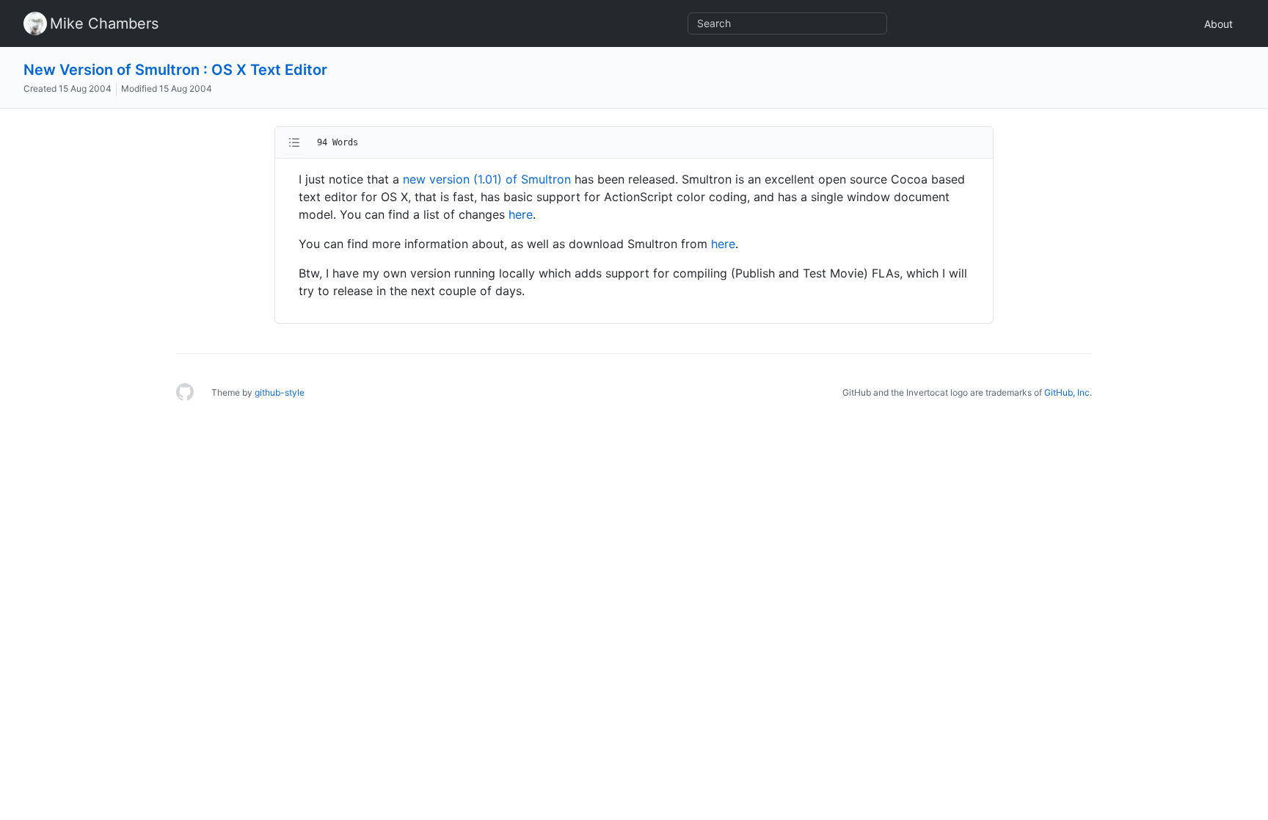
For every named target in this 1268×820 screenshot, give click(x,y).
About (1218, 24)
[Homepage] (185, 392)
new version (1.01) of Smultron (487, 179)
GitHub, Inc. (1068, 392)
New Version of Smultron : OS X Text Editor (175, 70)
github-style (280, 392)
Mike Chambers (104, 23)
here (521, 214)
